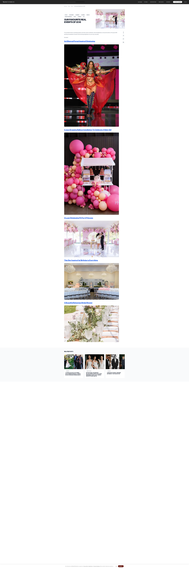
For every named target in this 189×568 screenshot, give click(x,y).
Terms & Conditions (97, 566)
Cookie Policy (90, 566)
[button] (91, 85)
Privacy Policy (86, 566)
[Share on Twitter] (123, 39)
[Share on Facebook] (123, 35)
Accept (120, 566)
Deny (116, 566)
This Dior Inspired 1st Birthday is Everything (81, 260)
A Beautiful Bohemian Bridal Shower (78, 303)
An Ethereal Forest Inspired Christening (79, 41)
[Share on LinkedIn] (123, 42)
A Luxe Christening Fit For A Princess (78, 218)
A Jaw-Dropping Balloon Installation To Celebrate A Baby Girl (87, 130)
